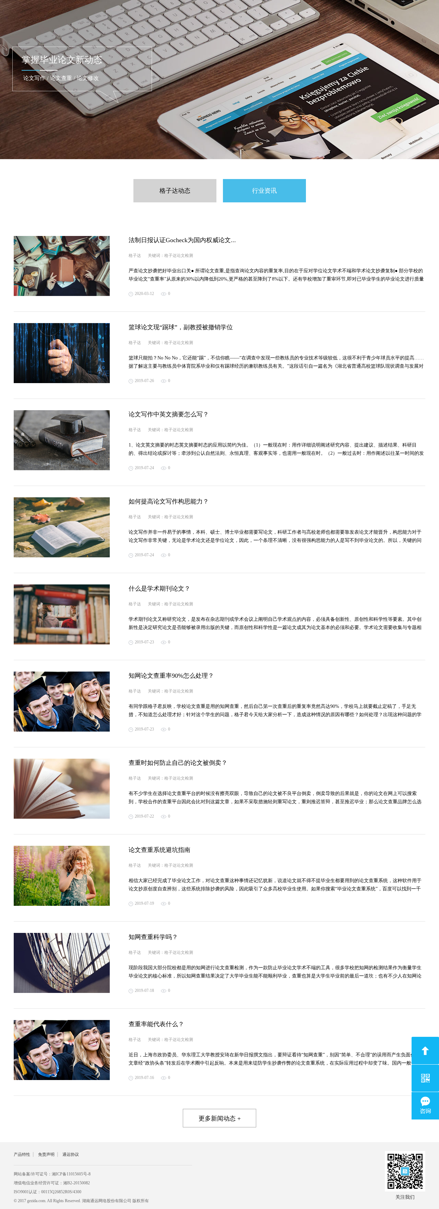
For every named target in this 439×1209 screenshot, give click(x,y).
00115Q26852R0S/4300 (61, 1191)
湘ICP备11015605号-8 (71, 1174)
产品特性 (22, 1154)
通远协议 (70, 1154)
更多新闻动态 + (220, 1118)
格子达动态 (174, 190)
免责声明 (46, 1154)
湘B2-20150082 (76, 1183)
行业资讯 (264, 190)
